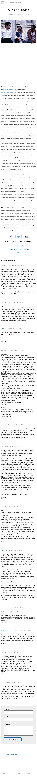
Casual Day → (24, 754)
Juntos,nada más (18, 246)
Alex (2, 550)
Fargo (18, 252)
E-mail (11, 717)
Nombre (6, 709)
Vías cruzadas (18, 10)
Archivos (18, 773)
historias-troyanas (14, 2)
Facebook (11, 237)
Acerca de (6, 773)
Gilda (3, 329)
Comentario (7, 724)
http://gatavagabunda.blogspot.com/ (8, 92)
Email (26, 237)
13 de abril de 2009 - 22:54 (16, 14)
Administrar (30, 773)
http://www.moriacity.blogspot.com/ (11, 89)
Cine (28, 14)
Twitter (18, 237)
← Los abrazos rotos (11, 754)
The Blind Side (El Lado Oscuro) (19, 249)
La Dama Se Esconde (8, 631)
